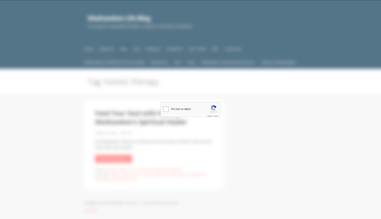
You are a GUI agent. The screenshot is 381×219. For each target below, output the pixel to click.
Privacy (209, 116)
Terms (215, 116)
